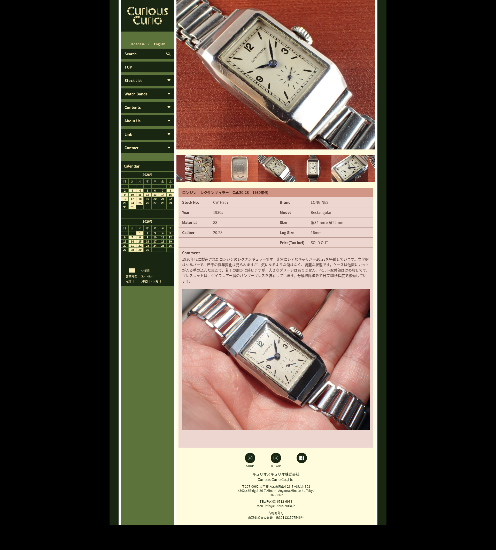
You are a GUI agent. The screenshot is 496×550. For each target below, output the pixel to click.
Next (364, 74)
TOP (128, 67)
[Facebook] (302, 460)
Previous (187, 74)
